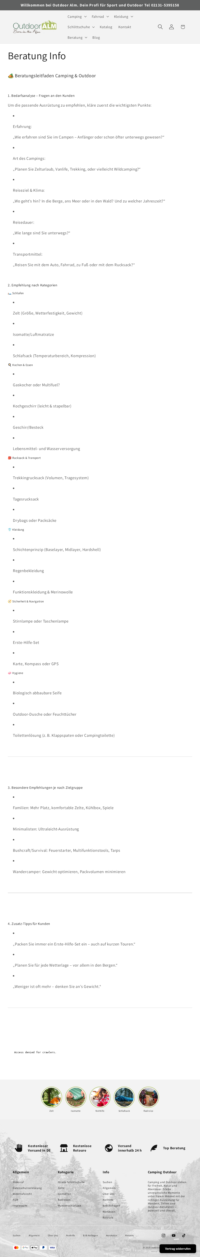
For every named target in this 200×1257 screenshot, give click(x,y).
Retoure (108, 1217)
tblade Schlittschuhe (71, 1182)
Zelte (61, 1188)
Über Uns (109, 1194)
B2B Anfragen (111, 1205)
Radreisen (64, 1199)
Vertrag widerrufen (178, 1248)
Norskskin (109, 1211)
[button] (77, 16)
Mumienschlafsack (69, 1205)
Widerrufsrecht (22, 1194)
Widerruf (18, 1182)
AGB (15, 1199)
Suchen (107, 1182)
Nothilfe (108, 1199)
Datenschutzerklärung (27, 1188)
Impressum (20, 1205)
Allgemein (109, 1188)
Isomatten (64, 1194)
